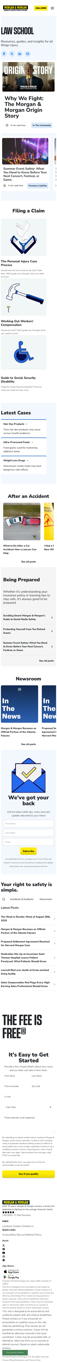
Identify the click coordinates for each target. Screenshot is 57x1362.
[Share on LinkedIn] (20, 54)
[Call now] (41, 8)
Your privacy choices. (15, 1352)
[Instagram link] (3, 1256)
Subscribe (28, 851)
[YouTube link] (3, 1252)
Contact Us (28, 1226)
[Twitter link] (3, 1245)
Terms (40, 1162)
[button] (25, 397)
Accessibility (9, 1234)
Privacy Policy (43, 859)
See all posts (46, 660)
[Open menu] (52, 8)
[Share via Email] (28, 54)
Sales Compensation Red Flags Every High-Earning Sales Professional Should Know (26, 984)
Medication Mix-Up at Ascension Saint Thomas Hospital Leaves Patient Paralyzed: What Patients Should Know (24, 957)
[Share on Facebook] (4, 54)
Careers (17, 1226)
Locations (7, 1226)
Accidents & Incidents (22, 899)
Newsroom (46, 899)
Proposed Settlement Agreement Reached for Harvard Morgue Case (25, 943)
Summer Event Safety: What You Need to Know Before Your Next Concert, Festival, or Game (25, 174)
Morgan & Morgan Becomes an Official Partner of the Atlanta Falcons (23, 931)
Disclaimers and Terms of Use (28, 1360)
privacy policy (23, 1165)
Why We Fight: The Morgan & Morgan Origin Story (24, 107)
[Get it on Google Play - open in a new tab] (11, 1276)
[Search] (3, 899)
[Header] (15, 8)
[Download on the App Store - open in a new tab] (11, 1271)
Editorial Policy (33, 1234)
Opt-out (20, 1234)
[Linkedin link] (3, 1260)
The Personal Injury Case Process (19, 263)
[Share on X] (12, 54)
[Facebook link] (3, 1249)
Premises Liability (38, 185)
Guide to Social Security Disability (18, 380)
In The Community (42, 125)
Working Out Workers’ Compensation (17, 323)
